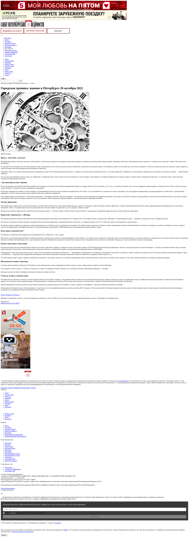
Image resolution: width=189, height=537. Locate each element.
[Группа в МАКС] (3, 79)
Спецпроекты (9, 61)
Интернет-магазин (11, 50)
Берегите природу (11, 45)
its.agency (58, 523)
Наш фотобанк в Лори (12, 455)
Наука (7, 40)
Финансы (8, 68)
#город (3, 295)
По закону (8, 41)
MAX (18, 303)
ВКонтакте (4, 303)
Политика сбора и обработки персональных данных (18, 388)
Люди (7, 70)
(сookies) (65, 530)
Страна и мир (9, 66)
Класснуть (12, 303)
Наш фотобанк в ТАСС (12, 453)
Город (7, 59)
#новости (9, 295)
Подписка (8, 443)
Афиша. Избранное (11, 52)
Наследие (8, 38)
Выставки (8, 47)
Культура (8, 73)
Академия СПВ (10, 54)
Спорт (7, 75)
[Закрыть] (1, 497)
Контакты (8, 450)
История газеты (10, 448)
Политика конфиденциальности (15, 436)
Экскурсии (8, 56)
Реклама (7, 445)
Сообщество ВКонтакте (13, 469)
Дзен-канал (8, 467)
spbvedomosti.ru (124, 381)
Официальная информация (14, 434)
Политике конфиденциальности (22, 531)
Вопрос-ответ (9, 64)
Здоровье (8, 63)
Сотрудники (9, 446)
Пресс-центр (9, 71)
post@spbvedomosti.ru (8, 488)
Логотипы (8, 452)
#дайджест (16, 295)
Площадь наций (10, 43)
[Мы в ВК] (1, 79)
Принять (4, 535)
